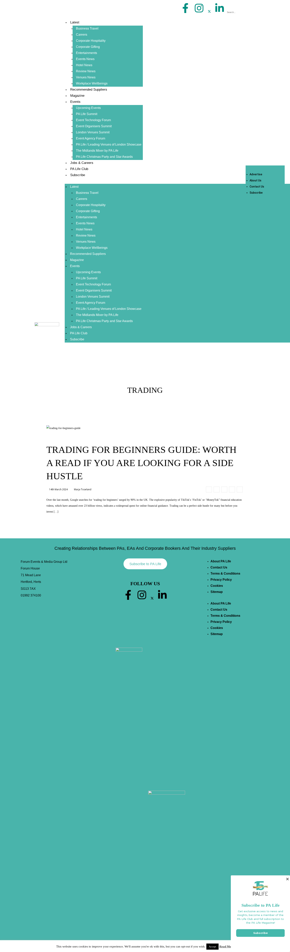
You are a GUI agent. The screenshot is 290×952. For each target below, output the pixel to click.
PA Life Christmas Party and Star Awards (104, 156)
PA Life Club (79, 169)
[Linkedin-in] (220, 8)
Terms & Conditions (225, 573)
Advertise (256, 174)
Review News (85, 71)
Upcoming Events (88, 108)
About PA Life (220, 561)
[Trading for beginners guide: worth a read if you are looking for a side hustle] (209, 489)
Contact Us (257, 186)
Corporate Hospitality (91, 40)
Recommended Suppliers (88, 89)
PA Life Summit (86, 114)
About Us (255, 180)
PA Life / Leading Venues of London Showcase (108, 144)
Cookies (216, 585)
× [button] (287, 879)
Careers (81, 34)
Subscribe (77, 175)
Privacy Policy (221, 579)
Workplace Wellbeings (92, 83)
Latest (74, 22)
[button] (240, 6)
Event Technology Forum (93, 120)
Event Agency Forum (90, 138)
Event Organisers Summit (94, 126)
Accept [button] (212, 946)
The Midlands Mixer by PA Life (97, 150)
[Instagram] (199, 8)
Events (75, 102)
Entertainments (86, 53)
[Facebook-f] (185, 8)
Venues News (85, 77)
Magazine (77, 96)
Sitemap (216, 591)
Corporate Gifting (88, 46)
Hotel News (84, 65)
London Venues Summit (92, 132)
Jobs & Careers (81, 163)
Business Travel (87, 28)
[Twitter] (209, 11)
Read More (226, 946)
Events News (85, 59)
